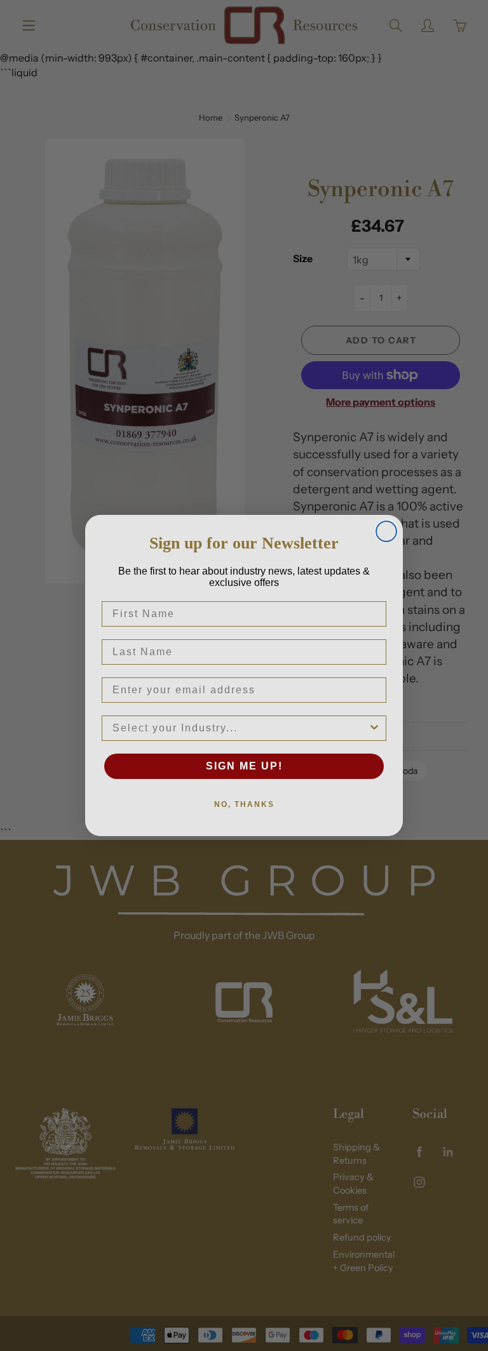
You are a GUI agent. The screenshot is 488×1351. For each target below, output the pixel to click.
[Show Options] (374, 728)
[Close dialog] (386, 531)
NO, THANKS (244, 804)
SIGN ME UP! (244, 766)
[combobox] (240, 728)
